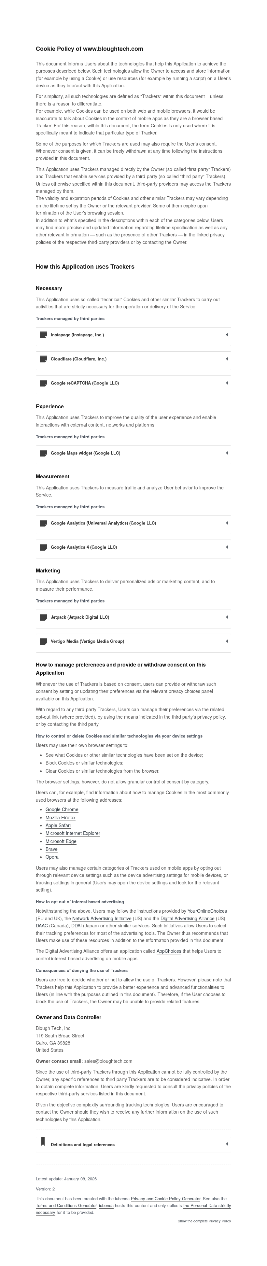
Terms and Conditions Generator (66, 1205)
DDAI (76, 925)
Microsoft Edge (61, 841)
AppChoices (169, 951)
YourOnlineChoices (207, 910)
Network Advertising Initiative (102, 918)
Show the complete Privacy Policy (204, 1221)
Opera (52, 856)
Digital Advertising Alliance (188, 918)
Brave (52, 849)
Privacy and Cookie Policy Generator (165, 1198)
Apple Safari (58, 825)
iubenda (106, 1205)
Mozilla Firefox (61, 817)
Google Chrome (62, 809)
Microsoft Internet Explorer (73, 833)
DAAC (42, 925)
